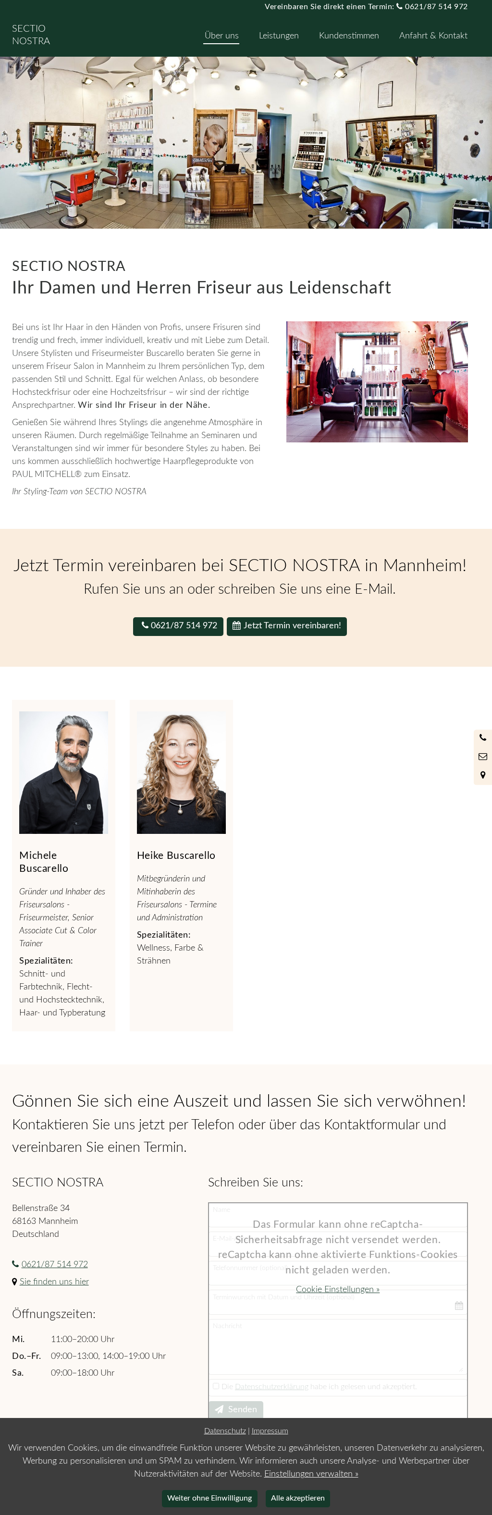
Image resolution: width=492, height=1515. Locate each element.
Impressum (270, 1431)
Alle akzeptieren (298, 1498)
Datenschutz (225, 1431)
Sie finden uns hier (54, 1282)
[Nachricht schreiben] (483, 757)
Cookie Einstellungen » (338, 1289)
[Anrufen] (483, 739)
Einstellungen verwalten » (311, 1474)
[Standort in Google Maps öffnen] (483, 776)
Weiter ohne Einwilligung (209, 1498)
